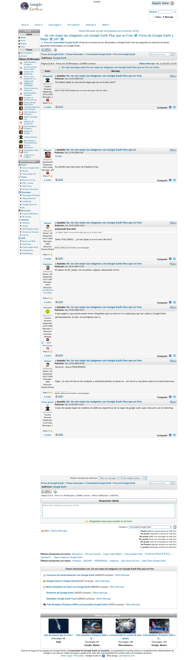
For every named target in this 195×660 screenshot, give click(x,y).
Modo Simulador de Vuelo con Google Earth (68, 587)
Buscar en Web (28, 241)
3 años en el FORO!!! (29, 156)
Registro (156, 3)
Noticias (90, 25)
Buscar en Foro (28, 180)
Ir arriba (47, 107)
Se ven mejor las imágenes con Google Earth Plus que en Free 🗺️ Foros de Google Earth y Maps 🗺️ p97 (106, 37)
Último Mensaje (122, 575)
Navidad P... (46, 557)
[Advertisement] (108, 128)
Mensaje (168, 17)
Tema (158, 17)
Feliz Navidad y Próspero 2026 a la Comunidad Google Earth (77, 604)
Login (101, 31)
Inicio (24, 25)
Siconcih (48, 307)
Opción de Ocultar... (28, 132)
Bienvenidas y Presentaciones (30, 142)
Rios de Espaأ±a (93, 554)
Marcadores (77, 554)
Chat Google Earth (30, 247)
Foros (37, 25)
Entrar (165, 3)
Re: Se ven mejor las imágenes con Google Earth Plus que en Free (104, 75)
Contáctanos (27, 250)
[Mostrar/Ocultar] (38, 30)
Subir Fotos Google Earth (154, 561)
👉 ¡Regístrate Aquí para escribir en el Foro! (108, 521)
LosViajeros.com (126, 656)
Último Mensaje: (147, 63)
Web (104, 25)
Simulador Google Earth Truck (61, 599)
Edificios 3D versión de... (29, 122)
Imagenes (114, 561)
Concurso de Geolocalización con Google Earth (70, 575)
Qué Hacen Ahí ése (130, 561)
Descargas (54, 25)
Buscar (153, 12)
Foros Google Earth (30, 168)
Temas (25, 226)
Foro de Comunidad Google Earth (61, 42)
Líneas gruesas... (31, 137)
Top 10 (25, 235)
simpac (58, 156)
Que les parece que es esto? (30, 68)
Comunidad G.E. (29, 174)
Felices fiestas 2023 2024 (30, 103)
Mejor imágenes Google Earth (68, 557)
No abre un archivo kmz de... (31, 99)
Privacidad (79, 656)
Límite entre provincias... (29, 73)
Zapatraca (47, 264)
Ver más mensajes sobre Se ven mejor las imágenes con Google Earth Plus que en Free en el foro (110, 67)
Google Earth (59, 58)
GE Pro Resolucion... (29, 146)
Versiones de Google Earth (59, 593)
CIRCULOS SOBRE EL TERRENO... (29, 83)
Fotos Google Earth (133, 554)
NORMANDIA (100, 561)
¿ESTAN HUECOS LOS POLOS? (31, 108)
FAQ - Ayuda (27, 183)
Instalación (26, 201)
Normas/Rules (27, 53)
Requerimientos (29, 198)
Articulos (26, 223)
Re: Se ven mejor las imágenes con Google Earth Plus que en (101, 149)
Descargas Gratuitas (31, 195)
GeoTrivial (26, 244)
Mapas (23, 44)
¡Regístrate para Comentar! (119, 31)
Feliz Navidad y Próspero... (30, 63)
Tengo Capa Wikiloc (112, 554)
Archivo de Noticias (30, 232)
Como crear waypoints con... (30, 77)
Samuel (47, 223)
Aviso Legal (66, 656)
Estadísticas (27, 253)
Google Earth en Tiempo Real (61, 581)
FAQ (137, 31)
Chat (23, 47)
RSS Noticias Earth (30, 229)
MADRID (87, 561)
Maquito (47, 150)
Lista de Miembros (30, 214)
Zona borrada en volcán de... (31, 89)
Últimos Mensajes (87, 31)
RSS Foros (27, 186)
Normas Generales (30, 189)
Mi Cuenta (73, 25)
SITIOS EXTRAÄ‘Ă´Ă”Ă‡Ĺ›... (158, 554)
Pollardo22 (48, 76)
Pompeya (76, 561)
